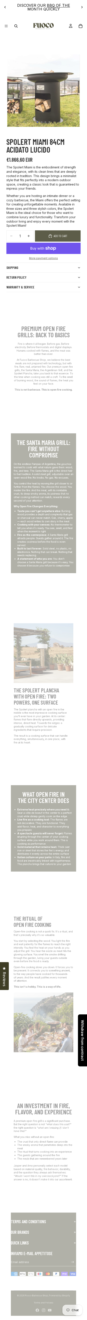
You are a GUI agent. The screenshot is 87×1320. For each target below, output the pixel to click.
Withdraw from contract (82, 1040)
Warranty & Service (20, 287)
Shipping (12, 267)
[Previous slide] (5, 7)
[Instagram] (44, 1310)
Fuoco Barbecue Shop (36, 1295)
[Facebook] (37, 1310)
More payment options (43, 258)
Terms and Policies (43, 1302)
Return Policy (16, 277)
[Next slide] (82, 7)
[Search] (16, 26)
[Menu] (6, 26)
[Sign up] (72, 1262)
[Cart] (81, 26)
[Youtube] (50, 1310)
